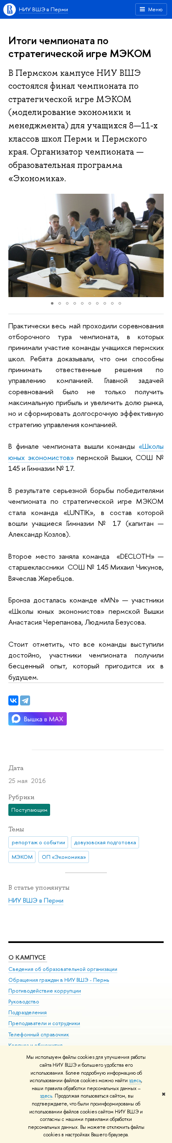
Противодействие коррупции (44, 990)
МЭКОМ (22, 856)
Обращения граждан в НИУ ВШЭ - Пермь (58, 979)
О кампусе (27, 957)
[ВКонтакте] (13, 700)
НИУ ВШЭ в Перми (43, 9)
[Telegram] (25, 700)
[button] (16, 245)
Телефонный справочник (38, 1034)
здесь (135, 1080)
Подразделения (27, 1012)
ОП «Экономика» (64, 856)
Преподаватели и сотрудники (44, 1023)
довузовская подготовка (105, 842)
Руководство (23, 1001)
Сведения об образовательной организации (62, 969)
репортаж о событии (38, 842)
